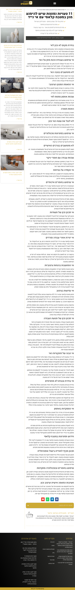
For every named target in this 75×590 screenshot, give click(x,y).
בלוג (68, 10)
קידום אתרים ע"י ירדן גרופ (37, 589)
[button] (55, 3)
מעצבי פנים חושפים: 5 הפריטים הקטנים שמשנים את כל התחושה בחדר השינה (13, 97)
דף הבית (72, 10)
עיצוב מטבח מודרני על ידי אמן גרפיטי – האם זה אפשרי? (14, 10)
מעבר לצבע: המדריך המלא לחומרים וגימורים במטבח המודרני (12, 174)
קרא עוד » (19, 22)
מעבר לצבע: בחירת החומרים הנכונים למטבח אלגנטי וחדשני (14, 143)
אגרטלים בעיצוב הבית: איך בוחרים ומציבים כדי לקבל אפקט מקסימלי (13, 46)
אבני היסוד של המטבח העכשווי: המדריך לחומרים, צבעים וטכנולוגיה (29, 582)
